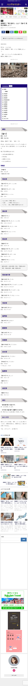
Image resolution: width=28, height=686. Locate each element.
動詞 (2, 20)
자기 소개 (14, 675)
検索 (2, 536)
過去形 (5, 95)
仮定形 (4, 114)
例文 (4, 116)
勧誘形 (4, 112)
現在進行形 (6, 99)
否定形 (5, 102)
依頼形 (5, 108)
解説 (4, 89)
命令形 (4, 110)
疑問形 (5, 104)
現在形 (5, 93)
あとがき (5, 118)
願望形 (5, 106)
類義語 (6, 91)
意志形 (5, 97)
